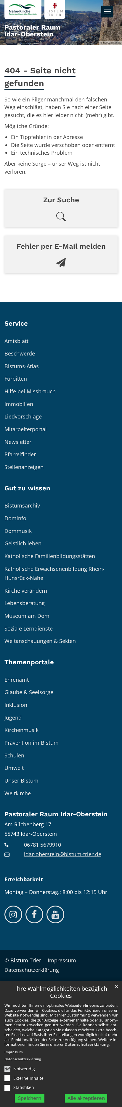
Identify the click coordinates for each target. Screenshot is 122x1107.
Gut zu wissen (27, 488)
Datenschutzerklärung (87, 1044)
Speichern (29, 1098)
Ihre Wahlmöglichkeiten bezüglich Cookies (61, 992)
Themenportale (29, 662)
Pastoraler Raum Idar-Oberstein (55, 814)
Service (16, 323)
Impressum (13, 1052)
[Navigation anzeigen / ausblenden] (107, 11)
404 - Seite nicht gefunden (40, 76)
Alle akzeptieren (86, 1098)
